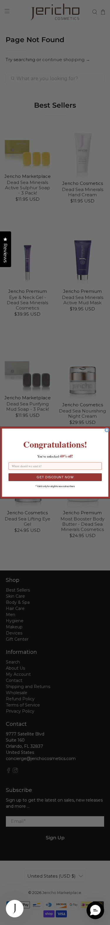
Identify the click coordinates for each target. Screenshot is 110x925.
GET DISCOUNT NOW (55, 477)
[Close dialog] (107, 430)
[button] (95, 910)
